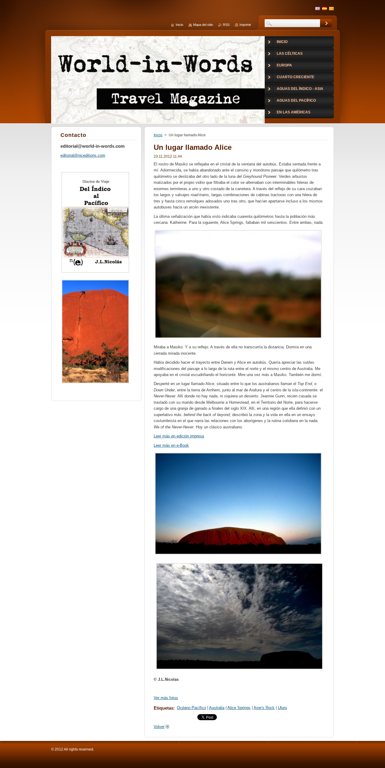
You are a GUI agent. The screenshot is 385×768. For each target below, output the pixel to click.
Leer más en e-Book (171, 445)
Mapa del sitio (203, 24)
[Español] (324, 8)
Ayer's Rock (264, 707)
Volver (159, 726)
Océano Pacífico (191, 707)
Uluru (282, 707)
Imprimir (245, 24)
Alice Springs (239, 707)
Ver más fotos (166, 698)
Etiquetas (164, 708)
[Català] (331, 8)
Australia (216, 707)
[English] (317, 8)
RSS (226, 24)
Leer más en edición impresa (179, 436)
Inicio (158, 135)
